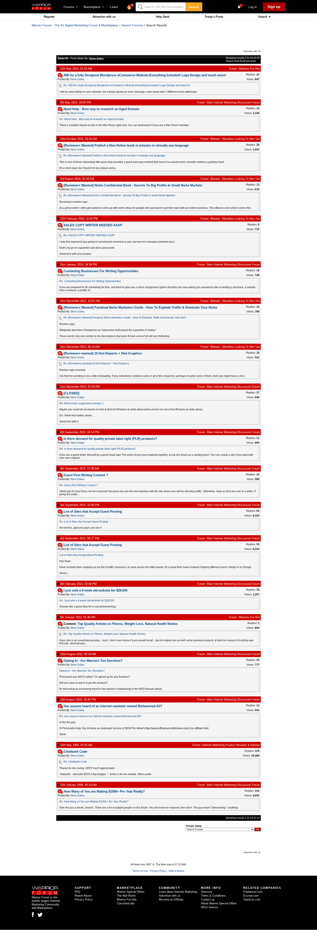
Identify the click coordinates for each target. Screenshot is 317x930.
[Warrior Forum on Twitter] (40, 915)
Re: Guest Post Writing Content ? (78, 485)
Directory (206, 891)
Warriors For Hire (249, 68)
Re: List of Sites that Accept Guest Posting (83, 521)
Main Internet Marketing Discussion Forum (233, 102)
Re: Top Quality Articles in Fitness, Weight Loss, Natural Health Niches (104, 633)
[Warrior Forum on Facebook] (33, 914)
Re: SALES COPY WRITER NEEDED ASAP (89, 235)
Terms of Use (140, 870)
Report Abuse (83, 895)
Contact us (208, 899)
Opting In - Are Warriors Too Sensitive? (82, 670)
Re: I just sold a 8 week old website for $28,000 (86, 600)
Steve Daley (77, 79)
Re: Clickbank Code (75, 761)
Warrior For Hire (127, 899)
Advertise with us (104, 16)
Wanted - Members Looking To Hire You (235, 138)
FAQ (77, 891)
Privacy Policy (158, 870)
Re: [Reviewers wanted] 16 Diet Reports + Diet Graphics (96, 363)
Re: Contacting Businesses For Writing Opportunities (90, 281)
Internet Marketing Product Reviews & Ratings (231, 745)
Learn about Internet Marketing (178, 891)
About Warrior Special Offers (219, 903)
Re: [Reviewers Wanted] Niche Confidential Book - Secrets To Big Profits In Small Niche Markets (119, 195)
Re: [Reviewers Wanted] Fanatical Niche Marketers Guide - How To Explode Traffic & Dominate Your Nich (124, 317)
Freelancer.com (252, 891)
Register (49, 16)
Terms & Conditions (213, 895)
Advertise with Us (252, 51)
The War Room (126, 895)
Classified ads (126, 903)
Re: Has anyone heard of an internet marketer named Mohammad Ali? (100, 716)
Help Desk (162, 16)
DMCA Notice (176, 870)
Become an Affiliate (171, 899)
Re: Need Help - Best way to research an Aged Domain (91, 119)
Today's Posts (214, 16)
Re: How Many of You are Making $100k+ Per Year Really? (93, 801)
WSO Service (209, 907)
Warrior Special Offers (130, 891)
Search (194, 7)
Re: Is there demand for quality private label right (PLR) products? (97, 448)
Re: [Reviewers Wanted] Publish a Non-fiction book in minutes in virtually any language (114, 155)
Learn (115, 7)
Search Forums (132, 25)
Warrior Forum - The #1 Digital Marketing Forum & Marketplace (75, 25)
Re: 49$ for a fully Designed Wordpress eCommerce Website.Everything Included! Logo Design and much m (126, 85)
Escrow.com (251, 895)
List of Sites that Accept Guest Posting (81, 555)
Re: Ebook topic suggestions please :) (81, 403)
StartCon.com (252, 899)
